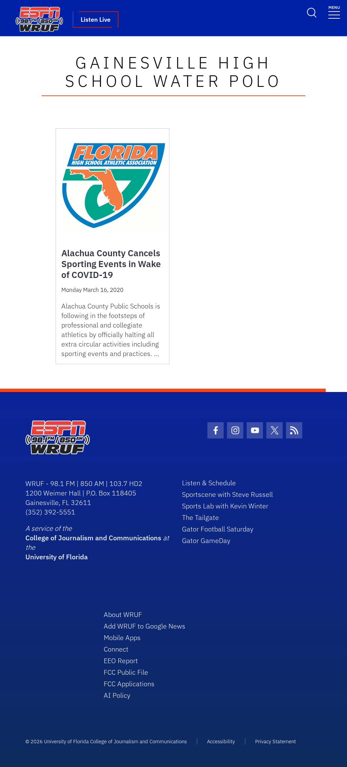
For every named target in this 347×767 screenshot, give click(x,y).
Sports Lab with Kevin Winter (225, 505)
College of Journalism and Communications (93, 537)
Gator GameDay (206, 540)
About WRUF (123, 614)
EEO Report (121, 660)
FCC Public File (126, 672)
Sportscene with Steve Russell (227, 494)
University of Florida (56, 556)
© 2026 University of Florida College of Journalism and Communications (106, 741)
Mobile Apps (122, 637)
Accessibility (221, 741)
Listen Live (95, 19)
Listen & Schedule (209, 482)
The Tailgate (200, 517)
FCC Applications (129, 683)
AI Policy (117, 695)
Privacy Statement (275, 741)
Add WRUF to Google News (144, 626)
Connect (116, 649)
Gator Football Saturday (217, 529)
